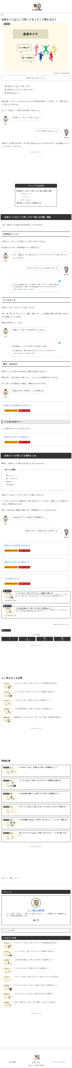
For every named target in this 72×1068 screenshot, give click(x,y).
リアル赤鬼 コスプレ (12, 578)
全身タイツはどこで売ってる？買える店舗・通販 (35, 191)
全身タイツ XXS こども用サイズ (16, 437)
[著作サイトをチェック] (34, 920)
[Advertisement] (36, 166)
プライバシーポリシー (59, 1062)
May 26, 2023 (30, 353)
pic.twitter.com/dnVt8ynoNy (46, 350)
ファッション (7, 630)
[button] (68, 930)
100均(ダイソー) (26, 194)
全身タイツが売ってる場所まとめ (30, 203)
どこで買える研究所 (36, 910)
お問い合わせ (36, 1062)
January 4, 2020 (28, 289)
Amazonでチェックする (11, 410)
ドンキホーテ (25, 197)
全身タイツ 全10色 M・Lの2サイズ (17, 405)
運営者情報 (12, 1062)
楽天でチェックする (24, 410)
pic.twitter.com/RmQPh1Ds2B (47, 286)
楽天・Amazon (26, 200)
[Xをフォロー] (37, 920)
